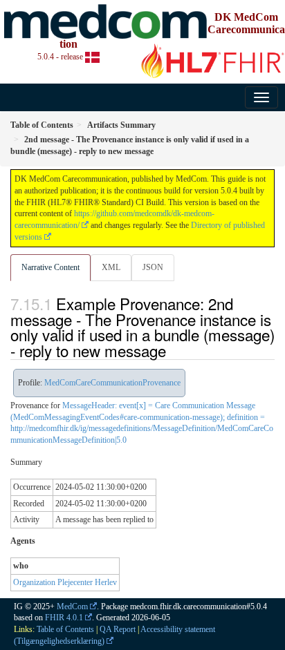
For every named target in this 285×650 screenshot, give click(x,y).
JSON (152, 267)
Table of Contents (65, 629)
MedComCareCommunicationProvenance (112, 383)
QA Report (118, 629)
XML (111, 267)
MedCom (72, 606)
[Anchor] (173, 350)
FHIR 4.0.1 (64, 617)
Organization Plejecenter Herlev (65, 582)
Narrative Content (50, 267)
